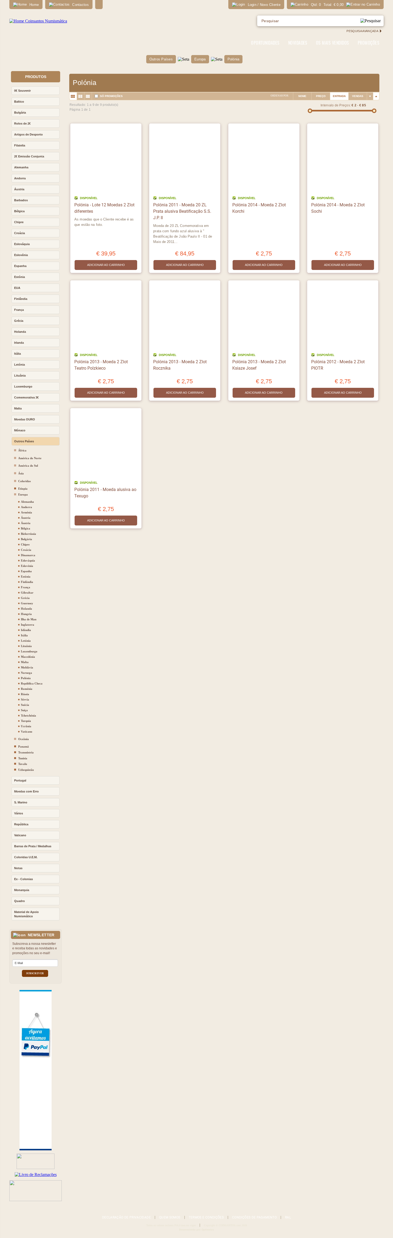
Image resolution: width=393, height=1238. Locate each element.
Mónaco (19, 430)
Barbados (21, 200)
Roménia (26, 688)
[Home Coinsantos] (38, 21)
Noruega (26, 672)
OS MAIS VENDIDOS (332, 43)
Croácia (19, 233)
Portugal (20, 780)
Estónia (19, 276)
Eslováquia (22, 244)
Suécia (25, 704)
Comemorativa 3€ (26, 397)
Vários (18, 813)
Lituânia (20, 375)
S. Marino (20, 802)
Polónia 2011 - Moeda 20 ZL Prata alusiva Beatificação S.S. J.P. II (182, 211)
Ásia (21, 473)
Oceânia (23, 739)
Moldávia (27, 667)
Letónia (19, 364)
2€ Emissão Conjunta (29, 156)
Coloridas (24, 481)
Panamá (23, 746)
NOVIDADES (297, 43)
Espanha (20, 266)
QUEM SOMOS (169, 1217)
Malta (18, 408)
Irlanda (19, 342)
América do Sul (28, 465)
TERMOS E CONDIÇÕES (206, 1217)
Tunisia (22, 758)
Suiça (24, 710)
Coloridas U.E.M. (25, 857)
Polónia (234, 59)
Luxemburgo (23, 386)
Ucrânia (26, 726)
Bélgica (19, 211)
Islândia (26, 630)
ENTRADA (339, 96)
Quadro (19, 901)
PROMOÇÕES (368, 43)
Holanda (20, 331)
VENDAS (357, 96)
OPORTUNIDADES (265, 43)
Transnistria (26, 752)
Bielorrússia (28, 533)
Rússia (25, 694)
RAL (288, 1217)
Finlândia (20, 298)
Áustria (19, 189)
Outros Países (161, 59)
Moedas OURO (24, 419)
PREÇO (321, 96)
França (19, 309)
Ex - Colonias (23, 879)
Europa (200, 59)
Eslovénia (21, 255)
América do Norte (29, 458)
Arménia (26, 512)
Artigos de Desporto (28, 134)
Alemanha (21, 167)
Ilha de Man (28, 619)
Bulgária (20, 112)
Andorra (20, 178)
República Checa (32, 683)
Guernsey (27, 603)
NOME (302, 96)
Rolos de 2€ (22, 123)
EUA (17, 287)
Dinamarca (28, 555)
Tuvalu (22, 763)
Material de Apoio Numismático (26, 914)
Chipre (19, 222)
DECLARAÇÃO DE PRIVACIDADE (126, 1217)
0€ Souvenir (22, 90)
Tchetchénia (28, 715)
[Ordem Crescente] (370, 96)
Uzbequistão (26, 769)
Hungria (26, 614)
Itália (17, 353)
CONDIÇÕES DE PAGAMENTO (254, 1217)
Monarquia (21, 890)
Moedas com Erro (26, 791)
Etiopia (23, 488)
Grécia (18, 320)
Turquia (26, 720)
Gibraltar (27, 592)
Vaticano (26, 731)
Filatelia (19, 145)
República (21, 824)
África (22, 450)
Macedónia (28, 656)
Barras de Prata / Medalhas (32, 846)
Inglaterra (27, 624)
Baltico (19, 101)
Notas (18, 868)
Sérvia (25, 699)
